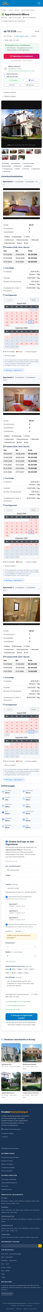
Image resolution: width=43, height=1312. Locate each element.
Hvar (19, 1228)
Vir (34, 1219)
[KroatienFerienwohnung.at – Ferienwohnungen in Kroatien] (5, 3)
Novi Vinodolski (34, 1210)
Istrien (11, 10)
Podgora (36, 1228)
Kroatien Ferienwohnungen (12, 1129)
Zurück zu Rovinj (10, 92)
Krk (14, 1210)
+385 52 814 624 (12, 74)
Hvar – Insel (5, 1264)
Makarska (25, 1228)
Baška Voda (5, 1228)
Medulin (21, 1201)
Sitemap (18, 1309)
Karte (13, 85)
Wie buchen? (8, 1294)
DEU (8, 969)
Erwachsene (11, 943)
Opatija (3, 1212)
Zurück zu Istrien (10, 96)
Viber (32, 80)
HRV (20, 973)
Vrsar (18, 1203)
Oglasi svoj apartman (30, 1309)
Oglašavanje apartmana (11, 1148)
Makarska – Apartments (9, 1260)
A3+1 (17, 36)
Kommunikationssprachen (18, 966)
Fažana (11, 1201)
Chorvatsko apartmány (8, 1179)
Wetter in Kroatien (7, 1164)
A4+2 (22, 36)
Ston (36, 1237)
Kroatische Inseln (7, 1161)
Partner (5, 1137)
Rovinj (17, 10)
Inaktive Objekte (8, 1133)
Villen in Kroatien (6, 1171)
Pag (19, 1219)
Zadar (3, 1221)
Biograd (3, 1219)
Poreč (33, 1201)
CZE (14, 969)
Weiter (33, 300)
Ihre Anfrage (13, 977)
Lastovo (22, 1237)
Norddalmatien (7, 1216)
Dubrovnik (5, 1234)
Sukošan (30, 1219)
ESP (32, 969)
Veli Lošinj (13, 1212)
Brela (15, 1228)
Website (31, 85)
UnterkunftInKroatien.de (9, 1182)
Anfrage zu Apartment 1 (14, 370)
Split (2, 1230)
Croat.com (4, 1186)
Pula (37, 1201)
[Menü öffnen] (39, 3)
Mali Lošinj (19, 1210)
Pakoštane (13, 1219)
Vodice (38, 1219)
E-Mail (8, 875)
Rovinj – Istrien (6, 1267)
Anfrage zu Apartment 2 (14, 580)
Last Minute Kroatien (8, 1167)
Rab (8, 1212)
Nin (8, 1219)
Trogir (7, 1230)
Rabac (3, 1203)
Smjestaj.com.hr (6, 1189)
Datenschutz (10, 1309)
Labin (16, 1201)
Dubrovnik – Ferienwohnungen (11, 1254)
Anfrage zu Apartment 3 (14, 780)
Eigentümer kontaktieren (23, 56)
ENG (20, 969)
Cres (2, 1210)
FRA (7, 973)
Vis (16, 1230)
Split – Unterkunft (7, 1257)
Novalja (26, 1210)
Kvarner (4, 1207)
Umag (13, 1203)
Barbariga (4, 1201)
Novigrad (27, 1201)
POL (26, 973)
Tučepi (12, 1230)
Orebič (28, 1237)
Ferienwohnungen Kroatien (10, 1157)
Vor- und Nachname (14, 866)
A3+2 (26, 36)
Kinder (14, 952)
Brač (11, 1228)
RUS (14, 973)
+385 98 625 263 (12, 77)
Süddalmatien (7, 1225)
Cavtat (3, 1237)
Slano (32, 1237)
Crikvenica (8, 1210)
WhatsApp (14, 80)
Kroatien (4, 10)
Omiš (31, 1228)
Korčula (16, 1237)
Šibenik (24, 1219)
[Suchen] (40, 1245)
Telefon (12, 884)
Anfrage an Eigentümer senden (23, 1016)
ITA (26, 969)
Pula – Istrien (5, 1270)
